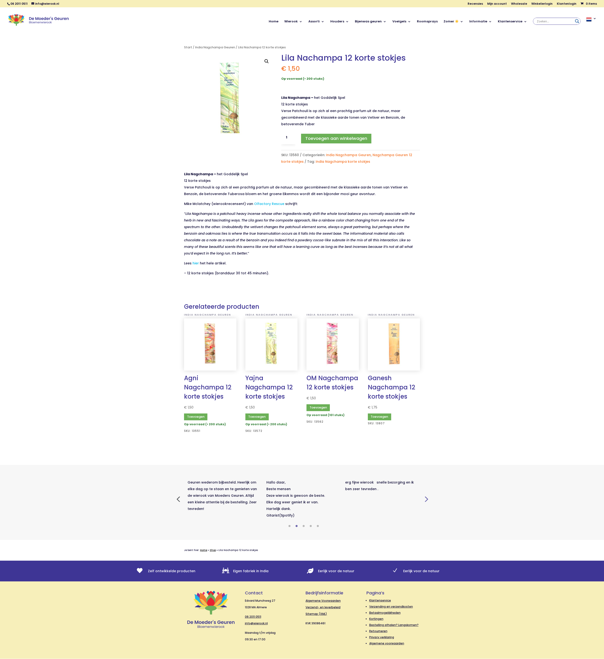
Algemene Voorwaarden (323, 601)
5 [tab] (317, 526)
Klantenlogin (566, 4)
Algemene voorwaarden (386, 643)
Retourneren (378, 631)
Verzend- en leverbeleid (323, 607)
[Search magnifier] (577, 21)
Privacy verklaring (381, 637)
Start (188, 47)
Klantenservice (510, 22)
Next (426, 499)
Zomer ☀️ (451, 22)
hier (196, 263)
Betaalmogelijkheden (385, 613)
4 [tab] (310, 526)
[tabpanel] (223, 495)
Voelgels (399, 22)
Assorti (314, 22)
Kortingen (376, 619)
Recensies (475, 4)
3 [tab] (303, 526)
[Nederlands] (591, 25)
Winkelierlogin (542, 4)
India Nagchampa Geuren (215, 47)
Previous (178, 499)
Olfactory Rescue (269, 203)
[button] (266, 61)
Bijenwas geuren (368, 22)
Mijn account (497, 4)
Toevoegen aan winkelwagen (336, 138)
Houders (337, 22)
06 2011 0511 (253, 617)
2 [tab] (296, 526)
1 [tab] (289, 526)
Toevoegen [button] (196, 417)
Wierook (291, 22)
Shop (213, 550)
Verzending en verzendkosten (391, 607)
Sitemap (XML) (316, 614)
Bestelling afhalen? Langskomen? (394, 625)
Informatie (478, 22)
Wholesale (519, 4)
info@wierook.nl (256, 623)
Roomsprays (427, 22)
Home (273, 22)
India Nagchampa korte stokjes (343, 161)
